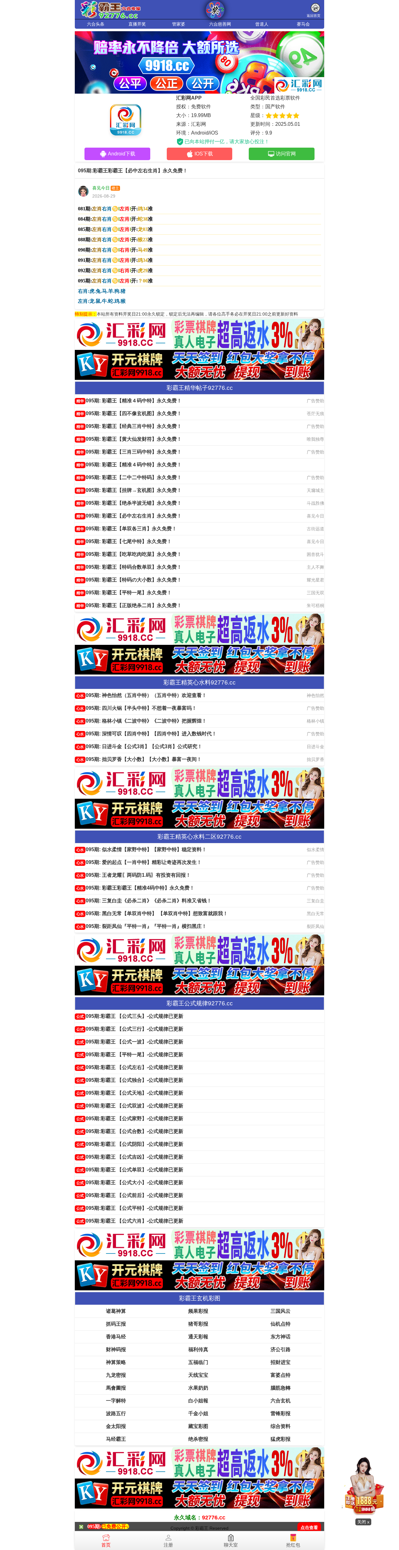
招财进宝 (281, 1362)
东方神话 (281, 1336)
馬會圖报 (116, 1388)
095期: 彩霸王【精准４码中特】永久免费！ (129, 400)
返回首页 (313, 15)
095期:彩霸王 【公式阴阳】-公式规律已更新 (129, 1144)
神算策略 (116, 1362)
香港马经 (116, 1336)
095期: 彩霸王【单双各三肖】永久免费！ (126, 528)
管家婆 (178, 24)
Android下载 (121, 153)
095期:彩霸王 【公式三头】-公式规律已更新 (129, 1016)
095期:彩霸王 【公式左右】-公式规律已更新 (129, 1067)
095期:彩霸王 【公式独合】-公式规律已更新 (129, 1080)
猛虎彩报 (281, 1439)
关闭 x (363, 1521)
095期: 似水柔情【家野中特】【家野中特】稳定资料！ (141, 849)
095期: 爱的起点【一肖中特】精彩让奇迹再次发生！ (139, 862)
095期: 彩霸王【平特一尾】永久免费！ (124, 592)
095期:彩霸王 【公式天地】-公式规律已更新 (129, 1093)
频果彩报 (198, 1311)
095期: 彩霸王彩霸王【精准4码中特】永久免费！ (135, 887)
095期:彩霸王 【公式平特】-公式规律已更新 (129, 1208)
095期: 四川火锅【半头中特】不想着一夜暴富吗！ (136, 708)
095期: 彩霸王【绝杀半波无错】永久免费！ (129, 503)
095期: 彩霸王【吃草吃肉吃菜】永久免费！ (129, 554)
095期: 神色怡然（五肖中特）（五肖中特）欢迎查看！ (141, 695)
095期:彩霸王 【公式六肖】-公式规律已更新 (129, 1221)
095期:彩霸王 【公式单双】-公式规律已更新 (129, 1169)
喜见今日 (101, 187)
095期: (94, 1526)
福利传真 (198, 1349)
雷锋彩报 (281, 1413)
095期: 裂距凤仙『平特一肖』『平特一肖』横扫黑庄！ (141, 926)
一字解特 (116, 1400)
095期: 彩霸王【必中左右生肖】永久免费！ (129, 515)
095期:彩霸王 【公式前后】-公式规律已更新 (129, 1195)
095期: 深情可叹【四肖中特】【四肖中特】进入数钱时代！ (146, 733)
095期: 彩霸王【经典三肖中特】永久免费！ (129, 426)
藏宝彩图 (198, 1426)
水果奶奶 (198, 1388)
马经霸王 (116, 1439)
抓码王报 (116, 1324)
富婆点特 (281, 1375)
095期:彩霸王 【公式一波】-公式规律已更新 (129, 1041)
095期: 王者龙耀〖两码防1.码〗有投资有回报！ (133, 875)
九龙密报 (116, 1375)
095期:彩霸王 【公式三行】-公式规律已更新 (129, 1029)
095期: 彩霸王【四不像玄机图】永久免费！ (129, 413)
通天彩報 (198, 1336)
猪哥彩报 (198, 1324)
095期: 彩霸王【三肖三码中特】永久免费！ (129, 451)
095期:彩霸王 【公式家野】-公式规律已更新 (129, 1118)
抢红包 (293, 1545)
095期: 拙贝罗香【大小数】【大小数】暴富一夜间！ (139, 759)
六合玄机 (281, 1400)
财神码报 (116, 1349)
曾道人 (261, 24)
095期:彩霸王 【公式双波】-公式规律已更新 (129, 1105)
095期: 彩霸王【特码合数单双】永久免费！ (129, 567)
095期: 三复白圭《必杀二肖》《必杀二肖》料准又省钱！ (144, 900)
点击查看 (309, 1527)
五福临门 (198, 1362)
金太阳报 (116, 1426)
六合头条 (95, 24)
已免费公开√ (115, 1526)
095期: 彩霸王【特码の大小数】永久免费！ (129, 579)
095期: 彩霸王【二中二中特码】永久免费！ (129, 477)
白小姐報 (198, 1400)
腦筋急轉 (281, 1388)
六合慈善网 (220, 24)
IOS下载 (204, 153)
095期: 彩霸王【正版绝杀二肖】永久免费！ (129, 605)
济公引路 (281, 1349)
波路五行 (116, 1413)
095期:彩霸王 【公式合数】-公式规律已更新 (129, 1131)
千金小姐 (198, 1413)
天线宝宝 (198, 1375)
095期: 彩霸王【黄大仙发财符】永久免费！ (129, 439)
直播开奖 (137, 24)
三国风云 (281, 1311)
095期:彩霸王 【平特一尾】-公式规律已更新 (129, 1054)
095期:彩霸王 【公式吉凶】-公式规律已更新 (129, 1157)
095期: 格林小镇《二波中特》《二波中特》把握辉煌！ (141, 720)
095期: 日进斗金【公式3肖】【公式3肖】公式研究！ (139, 746)
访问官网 (286, 153)
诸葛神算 (116, 1311)
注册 (168, 1545)
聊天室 (231, 1545)
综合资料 (281, 1426)
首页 (106, 1545)
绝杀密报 (198, 1439)
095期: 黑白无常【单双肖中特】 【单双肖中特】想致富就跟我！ (152, 913)
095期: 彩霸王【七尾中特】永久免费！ (124, 541)
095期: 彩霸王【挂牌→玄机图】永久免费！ (129, 490)
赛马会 (303, 24)
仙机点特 (281, 1324)
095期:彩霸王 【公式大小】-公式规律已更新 (129, 1182)
